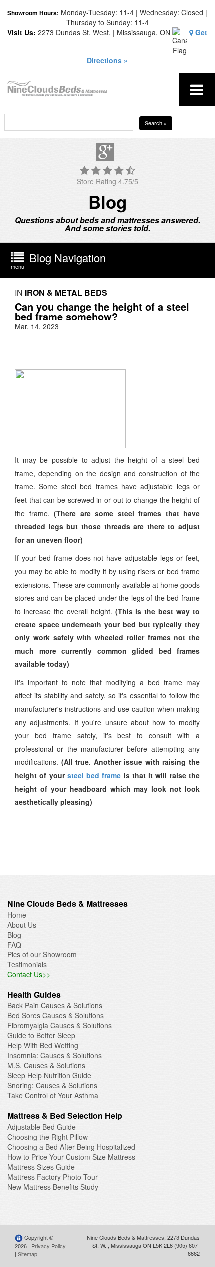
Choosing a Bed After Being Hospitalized (72, 1147)
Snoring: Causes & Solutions (53, 1085)
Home (17, 915)
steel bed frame (95, 775)
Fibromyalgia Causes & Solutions (60, 1025)
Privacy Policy (49, 1246)
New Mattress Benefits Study (53, 1187)
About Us (22, 925)
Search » (156, 123)
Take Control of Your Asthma (53, 1095)
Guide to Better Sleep (42, 1035)
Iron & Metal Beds (66, 292)
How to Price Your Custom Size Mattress (72, 1157)
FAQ (15, 945)
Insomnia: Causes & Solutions (55, 1055)
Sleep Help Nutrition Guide (50, 1075)
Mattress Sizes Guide (41, 1167)
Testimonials (27, 964)
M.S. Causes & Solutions (47, 1065)
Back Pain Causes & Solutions (55, 1005)
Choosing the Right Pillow (48, 1137)
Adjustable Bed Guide (42, 1127)
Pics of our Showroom (42, 954)
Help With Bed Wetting (43, 1045)
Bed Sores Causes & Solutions (56, 1015)
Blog (15, 935)
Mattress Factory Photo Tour (53, 1177)
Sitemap (28, 1254)
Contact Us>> (29, 974)
